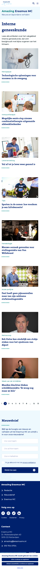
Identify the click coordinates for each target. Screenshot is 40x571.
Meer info (20, 568)
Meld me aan (10, 470)
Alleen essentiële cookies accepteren (20, 564)
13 (38, 404)
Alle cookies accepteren (20, 559)
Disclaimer (13, 517)
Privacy (21, 517)
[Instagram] (8, 513)
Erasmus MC (9, 499)
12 (34, 404)
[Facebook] (3, 513)
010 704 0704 (10, 546)
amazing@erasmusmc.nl (15, 541)
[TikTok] (14, 513)
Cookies (4, 517)
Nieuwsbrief (9, 495)
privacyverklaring (29, 463)
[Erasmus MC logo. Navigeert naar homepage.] (6, 3)
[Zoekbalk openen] (34, 3)
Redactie (8, 490)
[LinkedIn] (19, 513)
